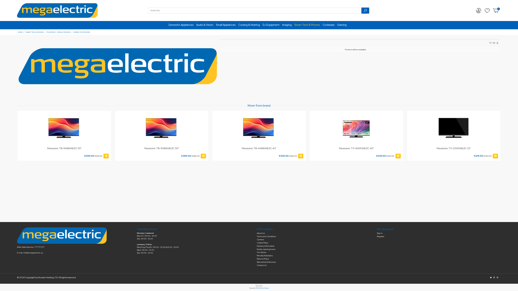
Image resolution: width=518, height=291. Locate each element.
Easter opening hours (266, 249)
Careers (260, 239)
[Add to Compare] (107, 121)
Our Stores (261, 252)
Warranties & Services (266, 262)
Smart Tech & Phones (307, 25)
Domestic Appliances (181, 25)
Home (20, 32)
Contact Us (262, 265)
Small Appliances (226, 25)
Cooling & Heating (249, 25)
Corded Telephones (81, 32)
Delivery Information (265, 246)
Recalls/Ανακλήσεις (265, 255)
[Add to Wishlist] (107, 115)
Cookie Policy (262, 243)
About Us (261, 233)
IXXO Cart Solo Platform (262, 288)
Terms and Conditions (266, 236)
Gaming (342, 25)
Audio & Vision (204, 25)
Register (380, 236)
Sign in (380, 233)
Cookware (329, 25)
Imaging (287, 25)
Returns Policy (263, 259)
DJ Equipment (271, 25)
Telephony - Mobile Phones (58, 32)
